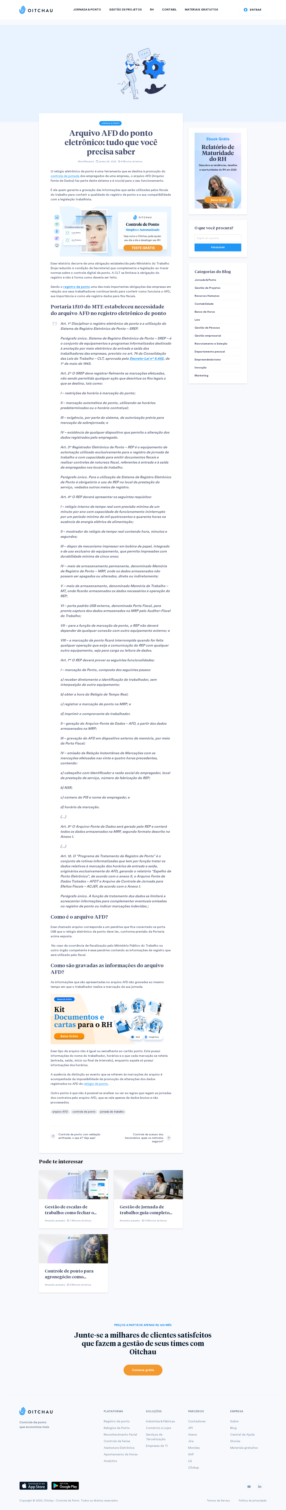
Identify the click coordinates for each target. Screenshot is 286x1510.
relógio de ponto (96, 1083)
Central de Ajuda (242, 1434)
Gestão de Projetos (125, 9)
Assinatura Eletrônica (119, 1447)
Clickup (193, 1467)
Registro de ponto (117, 1421)
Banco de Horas (205, 312)
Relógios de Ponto (117, 1428)
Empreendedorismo (208, 359)
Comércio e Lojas (158, 1428)
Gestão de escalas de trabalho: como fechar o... (71, 1209)
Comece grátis (143, 1370)
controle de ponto (84, 1111)
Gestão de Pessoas (207, 327)
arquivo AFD (60, 1111)
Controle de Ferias (117, 1441)
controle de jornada (65, 176)
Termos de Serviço (218, 1500)
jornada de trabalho (112, 1111)
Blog (233, 1428)
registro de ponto (76, 286)
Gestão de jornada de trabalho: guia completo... (146, 1209)
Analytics (110, 1461)
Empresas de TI (157, 1445)
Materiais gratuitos (244, 1447)
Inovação (201, 367)
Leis (197, 320)
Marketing (201, 375)
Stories (235, 1441)
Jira (191, 1441)
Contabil (169, 9)
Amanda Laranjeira (55, 1220)
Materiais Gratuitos (201, 9)
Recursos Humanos (207, 296)
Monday (194, 1447)
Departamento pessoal (210, 351)
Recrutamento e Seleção (211, 343)
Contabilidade (204, 304)
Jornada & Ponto (87, 9)
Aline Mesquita (86, 161)
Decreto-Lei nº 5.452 (146, 358)
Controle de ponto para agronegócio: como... (69, 1273)
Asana (192, 1434)
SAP (191, 1454)
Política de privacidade (253, 1500)
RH (152, 9)
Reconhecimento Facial (120, 1434)
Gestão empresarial (208, 335)
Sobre (234, 1421)
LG (190, 1461)
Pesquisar (218, 247)
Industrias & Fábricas (160, 1421)
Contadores (196, 1421)
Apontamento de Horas (121, 1454)
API (190, 1428)
